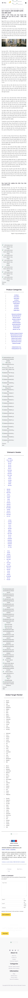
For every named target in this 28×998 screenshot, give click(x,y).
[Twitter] (15, 950)
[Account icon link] (25, 2)
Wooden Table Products (14, 966)
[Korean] (14, 4)
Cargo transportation (14, 845)
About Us (14, 955)
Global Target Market (14, 695)
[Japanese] (19, 1)
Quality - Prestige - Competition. (9, 849)
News (18, 9)
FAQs (14, 973)
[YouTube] (12, 950)
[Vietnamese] (19, 4)
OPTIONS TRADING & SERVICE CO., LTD (11, 847)
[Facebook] (9, 950)
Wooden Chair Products (14, 968)
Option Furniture (14, 843)
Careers (14, 959)
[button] (5, 933)
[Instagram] (18, 950)
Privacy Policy (14, 977)
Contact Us (14, 957)
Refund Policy (14, 975)
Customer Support (14, 961)
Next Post (20, 869)
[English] (14, 1)
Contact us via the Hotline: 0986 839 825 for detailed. (13, 862)
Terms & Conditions (14, 979)
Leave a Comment (5, 9)
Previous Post (8, 869)
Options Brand (13, 9)
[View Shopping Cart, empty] (9, 3)
